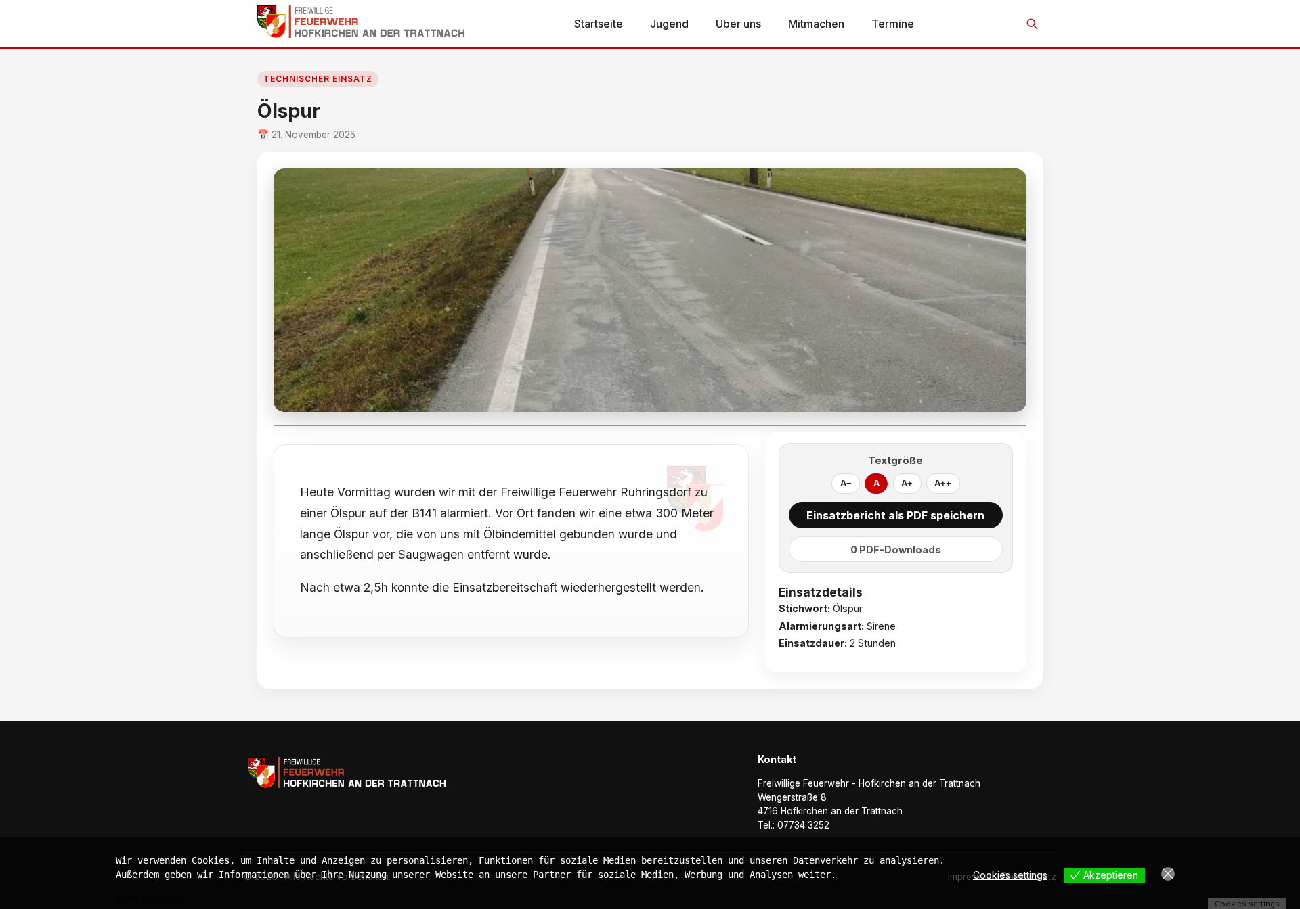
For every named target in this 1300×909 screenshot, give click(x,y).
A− (846, 483)
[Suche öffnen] (1032, 23)
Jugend (669, 23)
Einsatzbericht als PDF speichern (895, 515)
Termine (892, 23)
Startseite (598, 23)
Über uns (738, 23)
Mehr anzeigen (149, 898)
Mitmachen (816, 23)
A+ (907, 483)
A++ (942, 483)
